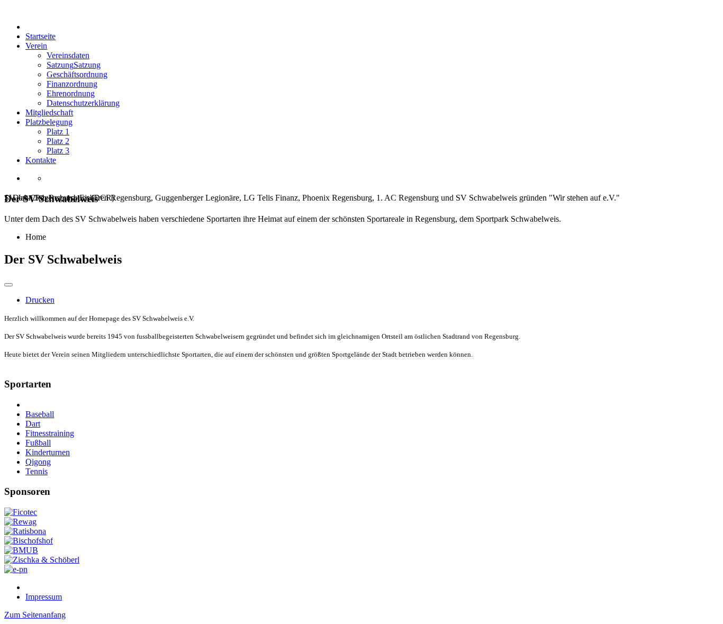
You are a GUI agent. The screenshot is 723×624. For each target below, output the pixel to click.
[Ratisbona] (25, 531)
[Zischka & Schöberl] (41, 559)
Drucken (40, 299)
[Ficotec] (20, 512)
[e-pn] (16, 569)
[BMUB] (21, 550)
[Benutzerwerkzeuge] (8, 284)
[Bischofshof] (28, 540)
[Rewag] (20, 521)
